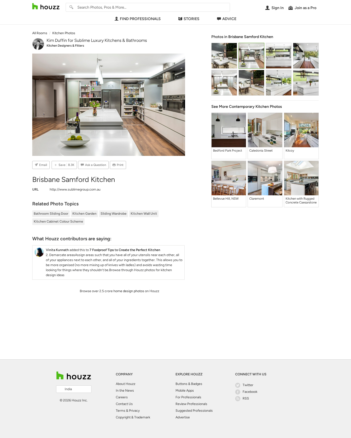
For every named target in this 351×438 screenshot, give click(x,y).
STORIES (191, 18)
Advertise (183, 417)
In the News (125, 391)
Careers (122, 397)
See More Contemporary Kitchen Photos (246, 106)
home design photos (128, 291)
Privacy (134, 411)
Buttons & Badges (189, 384)
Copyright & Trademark (133, 417)
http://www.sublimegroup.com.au (75, 189)
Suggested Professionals (194, 411)
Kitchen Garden (84, 214)
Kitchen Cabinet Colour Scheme (58, 221)
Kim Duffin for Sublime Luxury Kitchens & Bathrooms (97, 40)
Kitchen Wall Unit (144, 214)
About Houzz (125, 384)
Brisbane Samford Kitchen (250, 36)
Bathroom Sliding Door (51, 214)
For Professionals (188, 397)
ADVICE (229, 18)
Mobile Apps (185, 391)
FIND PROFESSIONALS (140, 18)
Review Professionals (191, 404)
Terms (120, 411)
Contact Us (124, 404)
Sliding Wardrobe (114, 214)
